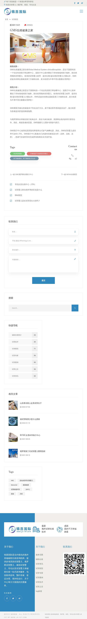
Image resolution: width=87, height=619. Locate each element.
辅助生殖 (39, 559)
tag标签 (39, 591)
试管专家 (39, 573)
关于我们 (40, 546)
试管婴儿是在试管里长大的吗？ (27, 201)
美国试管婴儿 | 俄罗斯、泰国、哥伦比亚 (21, 5)
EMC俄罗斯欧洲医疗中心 (24, 174)
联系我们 (67, 546)
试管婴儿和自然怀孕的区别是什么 (28, 190)
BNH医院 (18, 195)
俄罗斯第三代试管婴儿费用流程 (32, 451)
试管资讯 (39, 564)
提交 (43, 280)
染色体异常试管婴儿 (26, 480)
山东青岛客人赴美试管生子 (31, 403)
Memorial (14, 485)
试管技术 (39, 582)
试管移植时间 (15, 489)
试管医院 (29, 25)
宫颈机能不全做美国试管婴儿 (39, 153)
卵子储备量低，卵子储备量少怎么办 (24, 158)
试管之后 (39, 587)
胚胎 (12, 494)
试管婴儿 (19, 76)
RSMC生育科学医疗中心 (30, 435)
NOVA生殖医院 (71, 174)
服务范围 (39, 555)
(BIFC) (28, 489)
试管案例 (39, 577)
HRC (12, 480)
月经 (21, 494)
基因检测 (26, 485)
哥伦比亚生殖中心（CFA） (25, 184)
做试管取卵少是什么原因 (30, 419)
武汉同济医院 (17, 153)
